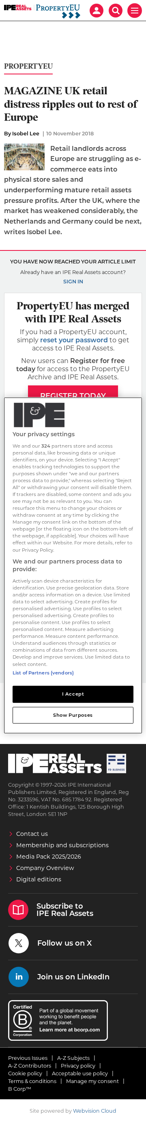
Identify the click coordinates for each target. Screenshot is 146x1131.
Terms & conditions (32, 1081)
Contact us (32, 833)
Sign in (73, 281)
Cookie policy (25, 1073)
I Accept (73, 693)
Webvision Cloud (94, 1111)
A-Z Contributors (29, 1066)
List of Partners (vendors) (43, 672)
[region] (73, 565)
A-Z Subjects (73, 1058)
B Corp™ (19, 1089)
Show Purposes (72, 715)
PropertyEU (28, 66)
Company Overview (45, 868)
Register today (73, 396)
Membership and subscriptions (62, 845)
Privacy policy (78, 1066)
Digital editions (38, 879)
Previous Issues (27, 1058)
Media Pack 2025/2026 (48, 856)
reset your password (74, 340)
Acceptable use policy (80, 1073)
